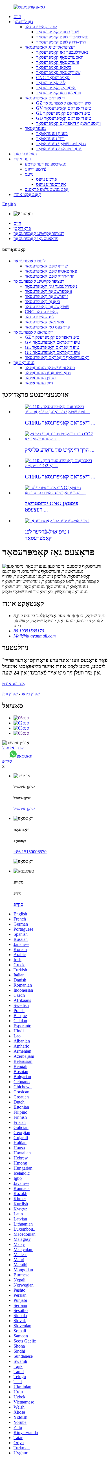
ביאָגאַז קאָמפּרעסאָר (53, 67)
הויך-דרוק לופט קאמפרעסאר (61, 42)
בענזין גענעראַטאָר (52, 133)
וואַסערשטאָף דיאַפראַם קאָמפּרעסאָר (68, 123)
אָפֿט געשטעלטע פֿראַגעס (47, 189)
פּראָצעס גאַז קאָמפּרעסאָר (58, 92)
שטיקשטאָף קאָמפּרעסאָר (58, 72)
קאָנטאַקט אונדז (27, 194)
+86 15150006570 (30, 851)
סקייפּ (7, 761)
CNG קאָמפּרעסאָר (53, 77)
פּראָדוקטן (22, 228)
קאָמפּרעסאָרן (25, 153)
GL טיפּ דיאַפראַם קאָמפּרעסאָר (63, 113)
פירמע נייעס (46, 179)
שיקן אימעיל (12, 747)
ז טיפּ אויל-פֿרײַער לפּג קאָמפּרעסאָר (47, 535)
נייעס (29, 174)
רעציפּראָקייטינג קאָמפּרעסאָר (50, 47)
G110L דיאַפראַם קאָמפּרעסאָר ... (60, 423)
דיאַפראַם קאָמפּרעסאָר (45, 97)
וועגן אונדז (22, 158)
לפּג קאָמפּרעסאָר (50, 82)
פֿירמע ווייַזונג (35, 169)
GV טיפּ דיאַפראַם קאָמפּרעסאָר (63, 108)
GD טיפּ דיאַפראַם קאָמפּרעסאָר (63, 118)
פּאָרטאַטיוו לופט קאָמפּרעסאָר (62, 36)
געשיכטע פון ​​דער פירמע (45, 164)
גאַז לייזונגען (23, 21)
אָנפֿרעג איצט (13, 683)
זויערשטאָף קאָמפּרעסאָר (57, 62)
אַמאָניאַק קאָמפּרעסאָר (56, 87)
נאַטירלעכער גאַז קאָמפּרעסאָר (62, 52)
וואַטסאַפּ (24, 756)
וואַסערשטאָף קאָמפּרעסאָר (59, 57)
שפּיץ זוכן (10, 693)
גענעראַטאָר (35, 128)
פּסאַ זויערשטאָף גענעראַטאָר (61, 143)
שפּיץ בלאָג (30, 693)
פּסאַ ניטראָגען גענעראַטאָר (59, 148)
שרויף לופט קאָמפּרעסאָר (57, 31)
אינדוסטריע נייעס (51, 184)
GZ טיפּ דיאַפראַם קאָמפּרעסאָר (63, 103)
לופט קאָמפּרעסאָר (41, 26)
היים (17, 16)
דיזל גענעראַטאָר (50, 138)
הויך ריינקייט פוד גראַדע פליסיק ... (59, 450)
